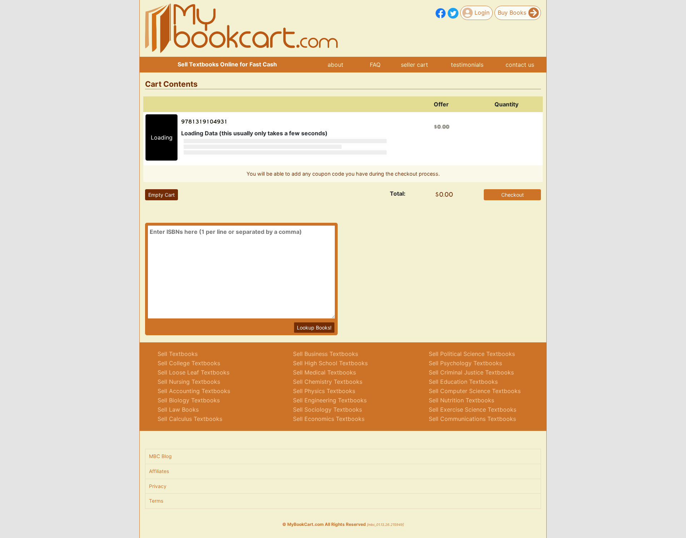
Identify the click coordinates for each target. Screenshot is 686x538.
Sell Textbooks (178, 353)
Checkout (512, 195)
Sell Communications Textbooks (472, 418)
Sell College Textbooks (189, 363)
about (335, 64)
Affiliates (159, 471)
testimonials (467, 64)
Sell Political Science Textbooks (472, 353)
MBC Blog (160, 456)
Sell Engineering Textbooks (330, 400)
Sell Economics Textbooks (328, 418)
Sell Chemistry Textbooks (327, 381)
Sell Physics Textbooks (324, 390)
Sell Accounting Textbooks (194, 390)
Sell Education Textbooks (463, 381)
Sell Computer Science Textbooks (475, 390)
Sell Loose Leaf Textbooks (193, 372)
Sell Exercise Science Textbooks (472, 409)
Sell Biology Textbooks (189, 400)
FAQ (375, 64)
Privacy (157, 486)
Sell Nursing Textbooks (189, 381)
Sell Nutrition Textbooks (461, 400)
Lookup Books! (314, 328)
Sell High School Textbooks (330, 363)
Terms (156, 501)
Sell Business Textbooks (325, 353)
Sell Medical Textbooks (324, 372)
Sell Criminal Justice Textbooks (471, 372)
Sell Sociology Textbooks (327, 409)
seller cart (414, 64)
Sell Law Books (178, 409)
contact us (520, 64)
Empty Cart (161, 195)
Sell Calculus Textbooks (190, 418)
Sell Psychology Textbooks (465, 363)
